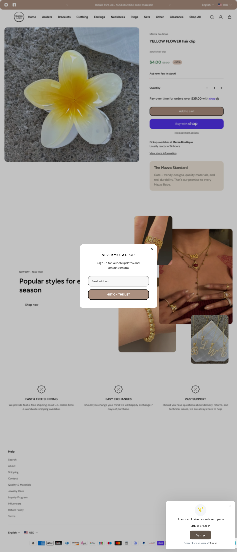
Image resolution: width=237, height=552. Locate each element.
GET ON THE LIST (118, 294)
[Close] (152, 249)
